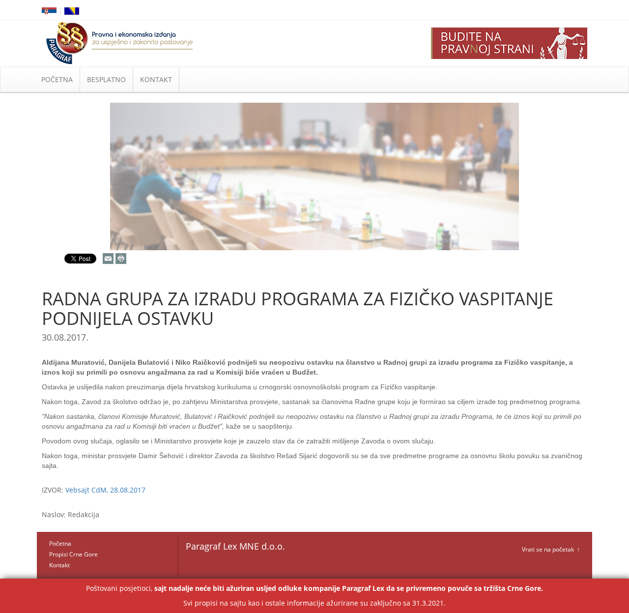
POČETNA (57, 79)
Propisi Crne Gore (73, 554)
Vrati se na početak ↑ (551, 549)
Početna (60, 543)
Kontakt (59, 565)
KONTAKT (156, 79)
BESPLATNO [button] (106, 79)
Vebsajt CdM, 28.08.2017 (105, 490)
